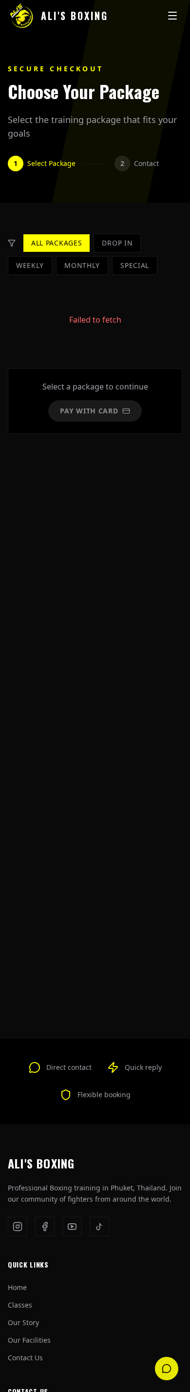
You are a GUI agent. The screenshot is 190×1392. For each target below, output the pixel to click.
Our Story (23, 1322)
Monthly (82, 265)
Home (17, 1287)
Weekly (30, 265)
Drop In (117, 242)
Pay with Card (89, 410)
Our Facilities (29, 1340)
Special (134, 265)
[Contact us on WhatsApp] (166, 1368)
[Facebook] (45, 1226)
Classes (20, 1305)
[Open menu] (172, 15)
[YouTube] (72, 1226)
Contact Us (25, 1357)
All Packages (56, 242)
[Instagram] (17, 1226)
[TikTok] (99, 1226)
